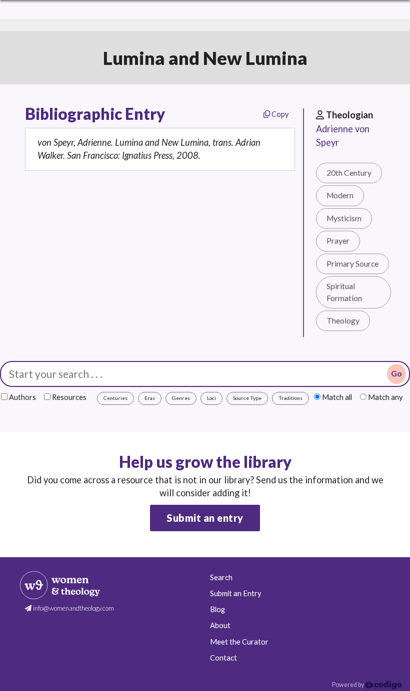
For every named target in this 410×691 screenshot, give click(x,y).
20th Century (349, 172)
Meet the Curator (239, 642)
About (220, 625)
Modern (340, 195)
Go (396, 373)
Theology (343, 320)
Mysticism (344, 218)
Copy (279, 114)
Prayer (338, 240)
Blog (217, 609)
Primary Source (352, 263)
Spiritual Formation (344, 292)
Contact (223, 658)
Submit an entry (205, 518)
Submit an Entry (235, 593)
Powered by (348, 685)
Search (221, 577)
